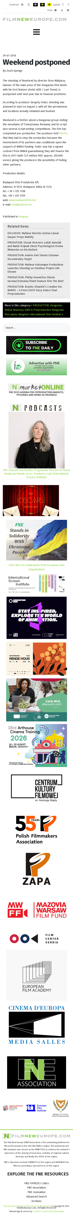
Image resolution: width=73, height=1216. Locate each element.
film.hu (63, 133)
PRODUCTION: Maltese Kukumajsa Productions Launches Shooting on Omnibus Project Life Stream (35, 268)
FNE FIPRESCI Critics (36, 1183)
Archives (36, 1201)
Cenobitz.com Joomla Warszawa (48, 1211)
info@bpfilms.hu (22, 204)
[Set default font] (62, 10)
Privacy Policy (10, 1206)
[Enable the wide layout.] (68, 5)
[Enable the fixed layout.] (63, 5)
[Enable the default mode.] (22, 5)
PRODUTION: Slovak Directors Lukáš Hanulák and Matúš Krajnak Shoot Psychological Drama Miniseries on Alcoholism (35, 246)
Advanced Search (36, 1196)
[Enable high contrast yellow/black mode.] (49, 5)
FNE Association (36, 1187)
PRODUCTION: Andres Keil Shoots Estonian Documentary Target (33, 257)
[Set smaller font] (55, 10)
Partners (23, 1206)
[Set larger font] (68, 10)
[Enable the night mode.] (28, 5)
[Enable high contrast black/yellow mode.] (42, 5)
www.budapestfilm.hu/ (22, 200)
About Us (46, 1206)
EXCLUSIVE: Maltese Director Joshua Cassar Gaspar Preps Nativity (33, 235)
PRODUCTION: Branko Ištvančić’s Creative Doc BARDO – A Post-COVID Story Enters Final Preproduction (34, 290)
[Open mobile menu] (36, 32)
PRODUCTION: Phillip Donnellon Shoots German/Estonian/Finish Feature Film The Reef (35, 279)
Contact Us (34, 1206)
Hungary (23, 216)
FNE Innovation (36, 1192)
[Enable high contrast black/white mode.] (35, 5)
